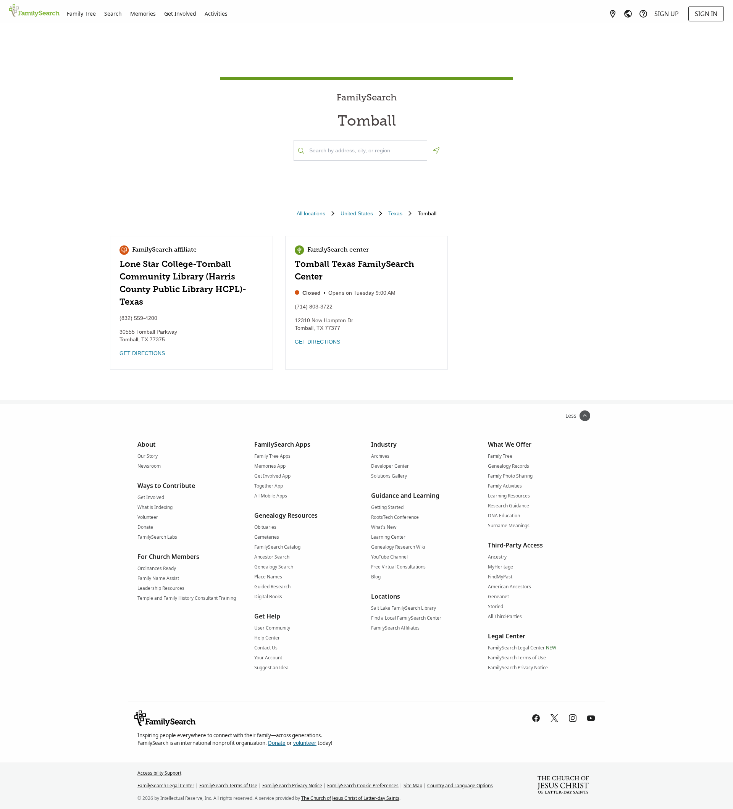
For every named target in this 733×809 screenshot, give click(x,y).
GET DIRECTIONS (142, 353)
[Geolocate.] (436, 150)
